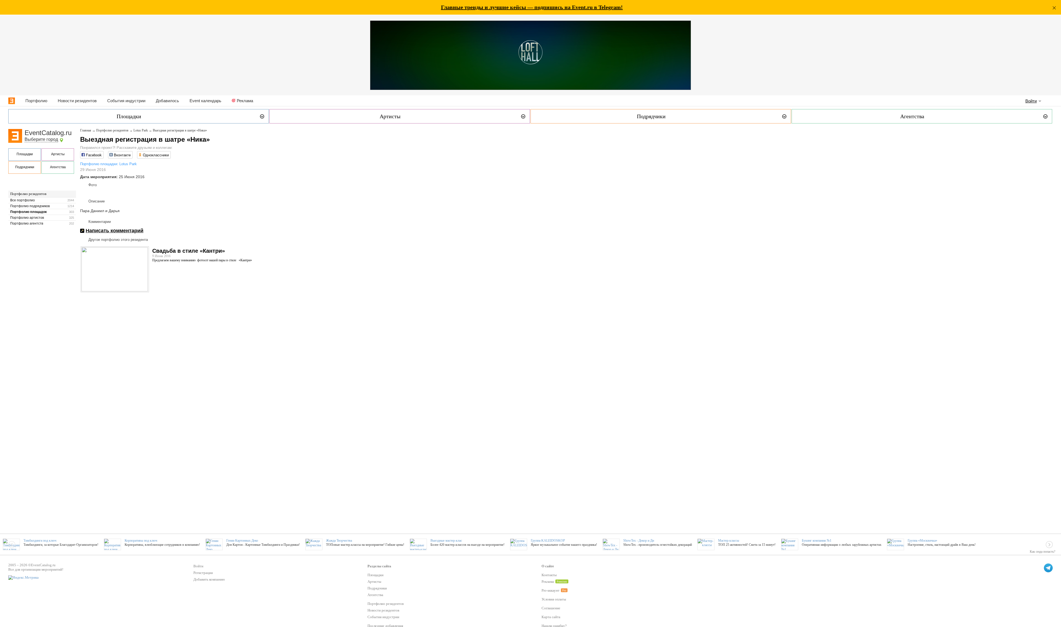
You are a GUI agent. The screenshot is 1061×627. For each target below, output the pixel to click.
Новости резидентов (77, 100)
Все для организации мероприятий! (35, 569)
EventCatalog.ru (48, 132)
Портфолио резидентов (28, 194)
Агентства (58, 167)
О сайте (548, 566)
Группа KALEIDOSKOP (548, 540)
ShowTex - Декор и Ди (638, 540)
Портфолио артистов (27, 218)
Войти (1031, 101)
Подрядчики (24, 167)
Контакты (549, 575)
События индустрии (126, 100)
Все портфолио (22, 200)
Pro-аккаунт (551, 590)
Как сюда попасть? (1042, 552)
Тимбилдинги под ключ (39, 540)
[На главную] (11, 101)
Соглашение (551, 608)
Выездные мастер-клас (446, 540)
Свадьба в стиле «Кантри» (188, 251)
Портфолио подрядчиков (30, 206)
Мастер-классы (728, 540)
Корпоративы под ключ (141, 540)
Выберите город (41, 139)
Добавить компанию (209, 579)
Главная (85, 130)
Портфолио (36, 100)
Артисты (58, 154)
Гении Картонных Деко (242, 540)
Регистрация (203, 573)
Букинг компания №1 (816, 540)
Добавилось (167, 100)
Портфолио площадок (28, 212)
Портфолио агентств (26, 223)
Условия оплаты (554, 599)
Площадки (25, 154)
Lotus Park (140, 130)
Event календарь (205, 100)
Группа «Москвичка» (922, 540)
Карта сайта (551, 617)
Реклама (245, 100)
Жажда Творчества (339, 540)
